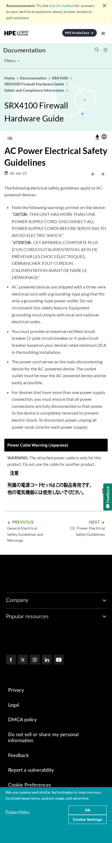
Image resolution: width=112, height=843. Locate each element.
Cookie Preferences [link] (29, 785)
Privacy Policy (17, 812)
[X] (23, 660)
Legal (13, 705)
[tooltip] (97, 137)
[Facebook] (11, 660)
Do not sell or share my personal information (43, 737)
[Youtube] (59, 660)
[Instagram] (35, 660)
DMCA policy (22, 719)
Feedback (18, 755)
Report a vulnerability (31, 770)
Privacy (16, 690)
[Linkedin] (47, 660)
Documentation (24, 50)
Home (9, 78)
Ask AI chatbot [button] (61, 5)
